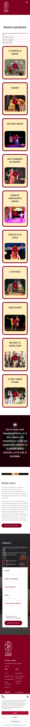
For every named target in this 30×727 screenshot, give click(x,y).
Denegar (15, 717)
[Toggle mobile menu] (27, 2)
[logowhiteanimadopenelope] (8, 649)
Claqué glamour (15, 307)
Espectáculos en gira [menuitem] (7, 37)
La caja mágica (15, 271)
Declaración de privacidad (17, 724)
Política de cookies (7, 724)
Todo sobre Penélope (15, 124)
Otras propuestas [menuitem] (7, 43)
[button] (27, 696)
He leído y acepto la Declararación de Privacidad (13, 617)
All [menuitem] (3, 35)
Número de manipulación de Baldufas (15, 198)
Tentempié (15, 88)
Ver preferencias (15, 721)
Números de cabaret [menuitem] (7, 40)
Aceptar (15, 713)
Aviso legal (24, 724)
